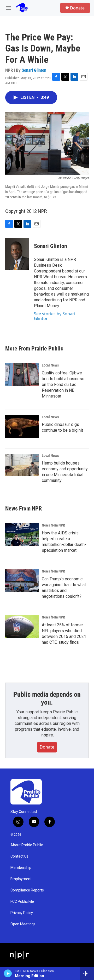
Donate (77, 8)
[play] (8, 973)
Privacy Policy (21, 913)
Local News (50, 365)
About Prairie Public (26, 845)
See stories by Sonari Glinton (54, 316)
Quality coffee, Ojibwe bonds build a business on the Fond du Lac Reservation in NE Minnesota (63, 384)
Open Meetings (23, 924)
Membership (20, 868)
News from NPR (53, 525)
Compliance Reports (27, 890)
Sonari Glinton (34, 70)
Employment (21, 879)
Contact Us (19, 856)
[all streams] (87, 973)
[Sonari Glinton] (17, 254)
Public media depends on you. (46, 698)
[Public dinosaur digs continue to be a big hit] (22, 426)
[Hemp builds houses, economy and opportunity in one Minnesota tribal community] (22, 465)
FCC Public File (22, 902)
